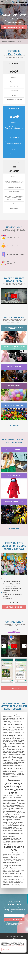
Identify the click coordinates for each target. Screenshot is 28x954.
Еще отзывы (14, 688)
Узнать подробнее (14, 607)
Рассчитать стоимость (14, 27)
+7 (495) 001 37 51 (20, 2)
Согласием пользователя (16, 925)
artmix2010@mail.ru (14, 632)
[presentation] (3, 646)
